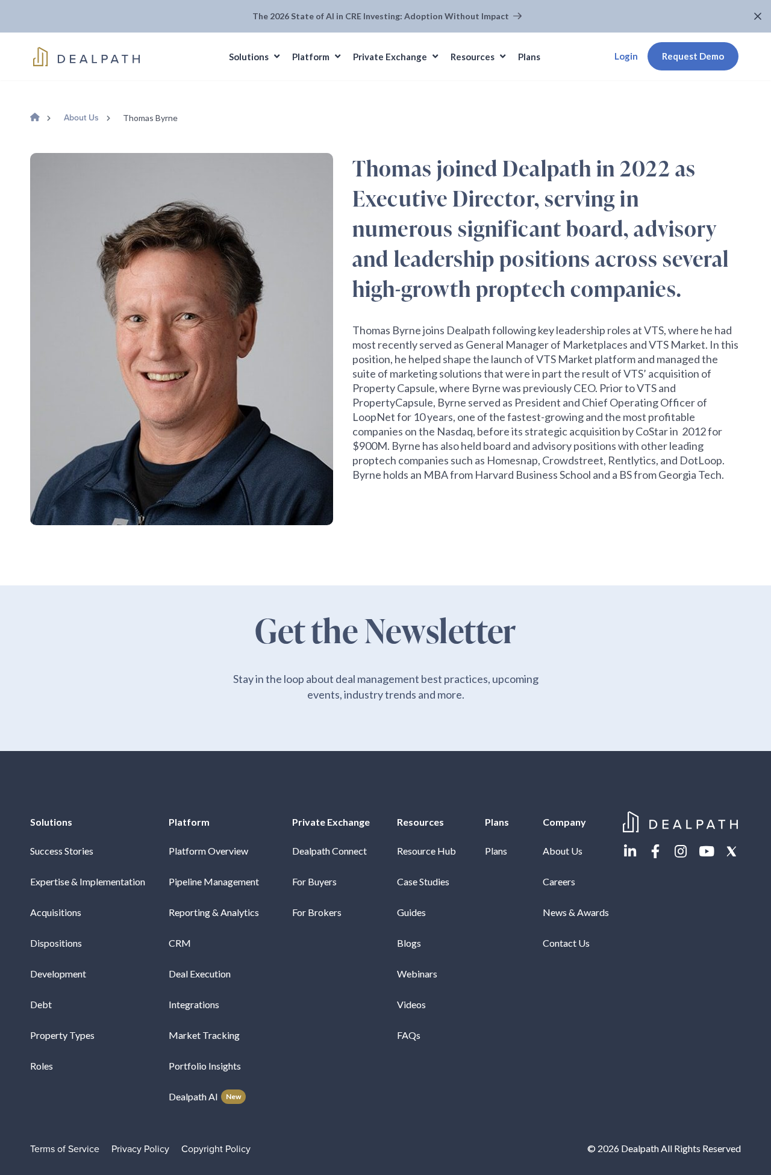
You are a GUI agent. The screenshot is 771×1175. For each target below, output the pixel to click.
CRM (180, 943)
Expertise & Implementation (87, 881)
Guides (411, 912)
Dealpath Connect (329, 850)
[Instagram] (681, 851)
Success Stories (61, 850)
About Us (81, 118)
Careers (559, 881)
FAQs (408, 1035)
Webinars (417, 973)
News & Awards (576, 912)
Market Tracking (204, 1035)
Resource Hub (426, 850)
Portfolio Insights (205, 1065)
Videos (411, 1004)
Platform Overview (208, 850)
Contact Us (566, 943)
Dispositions (56, 943)
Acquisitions (55, 912)
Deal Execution (200, 973)
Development (58, 973)
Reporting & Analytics (214, 912)
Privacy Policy (140, 1149)
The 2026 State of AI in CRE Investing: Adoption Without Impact (381, 16)
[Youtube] (706, 851)
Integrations (194, 1004)
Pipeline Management (214, 881)
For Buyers (314, 881)
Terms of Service (64, 1149)
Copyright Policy (216, 1149)
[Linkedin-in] (630, 851)
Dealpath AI (205, 1096)
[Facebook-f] (655, 851)
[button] (759, 16)
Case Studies (423, 881)
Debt (41, 1004)
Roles (41, 1065)
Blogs (409, 943)
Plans (496, 850)
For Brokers (317, 912)
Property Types (62, 1035)
